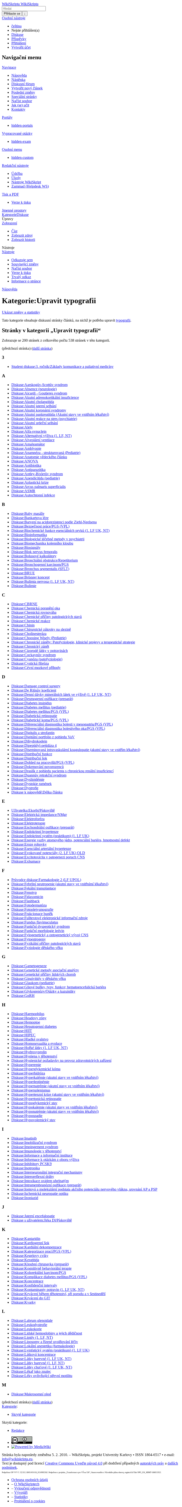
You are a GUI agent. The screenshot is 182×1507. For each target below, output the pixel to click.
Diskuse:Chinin (23, 625)
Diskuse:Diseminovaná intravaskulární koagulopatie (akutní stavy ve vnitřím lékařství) (75, 750)
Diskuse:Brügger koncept (30, 577)
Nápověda (19, 75)
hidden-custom (22, 157)
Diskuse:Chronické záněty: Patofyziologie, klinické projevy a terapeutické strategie (73, 642)
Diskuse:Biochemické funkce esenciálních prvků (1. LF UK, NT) (60, 531)
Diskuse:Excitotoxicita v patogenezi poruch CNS (48, 857)
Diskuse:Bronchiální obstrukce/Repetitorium (44, 560)
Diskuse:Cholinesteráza (28, 634)
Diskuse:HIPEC (23, 1035)
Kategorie (9, 215)
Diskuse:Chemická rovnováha (33, 612)
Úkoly (16, 178)
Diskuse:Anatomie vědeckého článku (39, 457)
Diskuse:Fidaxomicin (27, 897)
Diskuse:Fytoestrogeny (28, 939)
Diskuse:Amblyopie (26, 448)
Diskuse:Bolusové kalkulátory (33, 556)
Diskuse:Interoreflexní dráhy (32, 1177)
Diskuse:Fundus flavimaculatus (34, 922)
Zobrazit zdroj (21, 235)
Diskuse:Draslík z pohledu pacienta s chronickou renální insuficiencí (62, 771)
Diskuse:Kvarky (23, 1302)
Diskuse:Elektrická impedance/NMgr (39, 815)
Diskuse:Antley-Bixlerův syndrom (37, 474)
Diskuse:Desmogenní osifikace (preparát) (42, 699)
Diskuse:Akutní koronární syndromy (38, 410)
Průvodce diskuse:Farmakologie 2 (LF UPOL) (46, 880)
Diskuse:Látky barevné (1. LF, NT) (37, 1363)
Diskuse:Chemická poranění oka (35, 608)
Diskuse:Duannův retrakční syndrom (38, 775)
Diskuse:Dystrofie (24, 788)
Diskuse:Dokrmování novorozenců (37, 767)
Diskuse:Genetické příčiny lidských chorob (43, 974)
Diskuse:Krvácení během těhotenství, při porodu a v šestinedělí (58, 1294)
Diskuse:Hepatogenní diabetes (34, 1026)
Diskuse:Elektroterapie (28, 823)
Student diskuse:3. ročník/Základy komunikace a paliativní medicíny (62, 367)
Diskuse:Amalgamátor (28, 444)
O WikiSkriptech (26, 1484)
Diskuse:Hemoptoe (25, 1022)
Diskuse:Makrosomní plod (31, 1394)
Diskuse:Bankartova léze (30, 518)
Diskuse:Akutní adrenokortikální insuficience (45, 397)
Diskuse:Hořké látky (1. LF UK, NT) (39, 1048)
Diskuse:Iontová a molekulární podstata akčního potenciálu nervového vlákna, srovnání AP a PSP (84, 1189)
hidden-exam (21, 141)
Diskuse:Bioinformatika (29, 535)
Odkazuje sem (22, 260)
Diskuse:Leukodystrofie (29, 1325)
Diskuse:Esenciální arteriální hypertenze (41, 849)
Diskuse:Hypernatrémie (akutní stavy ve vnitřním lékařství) (55, 1086)
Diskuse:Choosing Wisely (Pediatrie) (38, 638)
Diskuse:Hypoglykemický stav (34, 1103)
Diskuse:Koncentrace (27, 1281)
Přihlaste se (12, 13)
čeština (16, 26)
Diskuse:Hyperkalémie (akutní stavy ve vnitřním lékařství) (54, 1077)
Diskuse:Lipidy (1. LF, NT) (32, 1337)
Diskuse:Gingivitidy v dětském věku (38, 979)
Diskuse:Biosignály (26, 548)
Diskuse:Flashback (25, 901)
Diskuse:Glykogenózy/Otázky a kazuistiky (43, 991)
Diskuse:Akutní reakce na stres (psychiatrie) (44, 419)
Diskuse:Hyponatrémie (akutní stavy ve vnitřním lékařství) (55, 1111)
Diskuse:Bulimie (23, 586)
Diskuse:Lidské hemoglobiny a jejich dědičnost (46, 1333)
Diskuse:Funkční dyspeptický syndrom (40, 926)
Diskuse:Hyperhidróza (28, 1073)
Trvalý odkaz (21, 277)
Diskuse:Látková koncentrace (33, 1354)
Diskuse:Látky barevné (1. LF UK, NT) (41, 1359)
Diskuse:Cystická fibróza (30, 663)
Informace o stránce (26, 281)
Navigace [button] (9, 67)
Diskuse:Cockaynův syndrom (33, 655)
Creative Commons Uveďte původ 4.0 (73, 1463)
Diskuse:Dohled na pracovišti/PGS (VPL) (42, 762)
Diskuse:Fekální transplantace (33, 888)
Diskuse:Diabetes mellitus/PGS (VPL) (40, 711)
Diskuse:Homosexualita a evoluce (36, 1043)
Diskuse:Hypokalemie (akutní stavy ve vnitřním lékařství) (54, 1107)
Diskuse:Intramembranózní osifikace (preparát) (46, 1185)
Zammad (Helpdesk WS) (30, 186)
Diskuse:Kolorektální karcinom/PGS (38, 1273)
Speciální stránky (24, 97)
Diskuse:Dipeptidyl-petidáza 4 (34, 745)
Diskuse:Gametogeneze (29, 966)
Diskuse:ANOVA (24, 461)
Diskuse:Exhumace (25, 861)
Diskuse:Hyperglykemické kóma (35, 1069)
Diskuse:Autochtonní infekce (33, 495)
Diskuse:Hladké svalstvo (29, 1039)
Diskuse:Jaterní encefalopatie (33, 1216)
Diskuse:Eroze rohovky (29, 844)
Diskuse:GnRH (23, 996)
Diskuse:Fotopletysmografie (32, 909)
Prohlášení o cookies (29, 1501)
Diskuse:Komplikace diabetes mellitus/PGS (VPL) (49, 1277)
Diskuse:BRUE (23, 573)
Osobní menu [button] (12, 149)
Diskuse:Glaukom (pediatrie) (33, 983)
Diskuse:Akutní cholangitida (32, 402)
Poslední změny (23, 92)
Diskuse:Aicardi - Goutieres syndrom (39, 393)
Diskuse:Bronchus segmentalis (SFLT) (40, 569)
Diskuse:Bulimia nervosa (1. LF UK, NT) (42, 581)
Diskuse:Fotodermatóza (29, 905)
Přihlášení (18, 43)
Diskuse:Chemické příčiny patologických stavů (46, 617)
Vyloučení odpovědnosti (32, 1488)
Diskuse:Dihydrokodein (29, 741)
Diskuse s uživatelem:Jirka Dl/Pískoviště (41, 1220)
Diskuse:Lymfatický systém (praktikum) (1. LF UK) (50, 1350)
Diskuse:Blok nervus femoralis (34, 552)
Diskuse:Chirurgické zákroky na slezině (41, 629)
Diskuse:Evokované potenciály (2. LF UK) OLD (48, 853)
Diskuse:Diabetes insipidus (31, 703)
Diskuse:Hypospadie (26, 1116)
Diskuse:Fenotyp (24, 892)
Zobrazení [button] (9, 223)
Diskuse (17, 35)
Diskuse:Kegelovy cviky (29, 1256)
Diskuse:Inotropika (25, 1168)
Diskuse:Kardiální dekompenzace (36, 1247)
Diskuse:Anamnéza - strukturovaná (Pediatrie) (45, 453)
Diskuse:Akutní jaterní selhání (33, 406)
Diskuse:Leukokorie (26, 1329)
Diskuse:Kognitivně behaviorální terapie (41, 1268)
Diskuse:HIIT (21, 1031)
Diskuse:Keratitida (25, 1260)
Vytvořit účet (21, 47)
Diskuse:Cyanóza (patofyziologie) (36, 659)
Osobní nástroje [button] (13, 18)
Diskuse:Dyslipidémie (27, 779)
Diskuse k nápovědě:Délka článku (37, 792)
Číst (14, 231)
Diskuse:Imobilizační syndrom (34, 1143)
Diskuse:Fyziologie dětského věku (37, 948)
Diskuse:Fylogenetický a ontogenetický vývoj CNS (49, 935)
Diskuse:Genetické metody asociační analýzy (45, 970)
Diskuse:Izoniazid (24, 1198)
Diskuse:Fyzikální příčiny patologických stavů (46, 943)
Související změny (25, 264)
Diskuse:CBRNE (24, 604)
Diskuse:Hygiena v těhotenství (34, 1056)
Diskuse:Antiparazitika (28, 470)
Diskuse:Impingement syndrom (34, 1147)
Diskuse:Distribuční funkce (31, 754)
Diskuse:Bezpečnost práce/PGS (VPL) (40, 526)
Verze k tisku (21, 202)
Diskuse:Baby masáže (27, 514)
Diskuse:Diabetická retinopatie (34, 716)
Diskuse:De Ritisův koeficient (33, 690)
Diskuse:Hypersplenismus (30, 1090)
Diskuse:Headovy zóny (28, 1018)
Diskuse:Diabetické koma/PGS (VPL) (39, 720)
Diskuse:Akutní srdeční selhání (34, 423)
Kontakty (18, 109)
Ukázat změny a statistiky (21, 312)
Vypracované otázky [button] (17, 133)
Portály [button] (7, 117)
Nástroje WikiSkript (26, 182)
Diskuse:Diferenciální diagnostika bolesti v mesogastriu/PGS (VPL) (62, 724)
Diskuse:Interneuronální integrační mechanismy (46, 1172)
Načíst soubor (21, 101)
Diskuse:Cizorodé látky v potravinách (39, 651)
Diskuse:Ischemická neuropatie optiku (39, 1194)
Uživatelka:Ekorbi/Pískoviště (33, 810)
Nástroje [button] (8, 248)
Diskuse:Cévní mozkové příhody (36, 668)
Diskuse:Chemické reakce (30, 621)
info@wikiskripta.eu (17, 1459)
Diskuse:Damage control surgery (35, 686)
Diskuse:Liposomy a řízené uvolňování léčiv (44, 1342)
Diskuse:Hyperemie (26, 1065)
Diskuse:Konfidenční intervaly (34, 1285)
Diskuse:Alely (22, 427)
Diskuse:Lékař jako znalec (31, 1371)
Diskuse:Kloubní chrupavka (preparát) (40, 1264)
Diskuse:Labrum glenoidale (32, 1320)
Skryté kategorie (23, 1414)
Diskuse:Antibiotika (26, 465)
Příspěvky (18, 39)
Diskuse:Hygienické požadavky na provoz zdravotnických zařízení (61, 1060)
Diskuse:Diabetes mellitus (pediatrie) (38, 707)
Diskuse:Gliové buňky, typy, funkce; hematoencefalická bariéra (58, 987)
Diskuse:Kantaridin (25, 1239)
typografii (123, 320)
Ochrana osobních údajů (29, 1480)
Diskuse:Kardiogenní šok (30, 1243)
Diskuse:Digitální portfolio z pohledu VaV (43, 737)
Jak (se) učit (20, 105)
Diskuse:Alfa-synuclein (28, 431)
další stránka (42, 348)
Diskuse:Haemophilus (27, 1014)
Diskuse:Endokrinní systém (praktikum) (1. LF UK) (50, 836)
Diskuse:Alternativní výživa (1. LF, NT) (41, 436)
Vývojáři (20, 1492)
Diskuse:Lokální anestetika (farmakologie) (43, 1346)
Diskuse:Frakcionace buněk (32, 914)
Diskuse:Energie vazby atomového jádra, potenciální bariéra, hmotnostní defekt (70, 840)
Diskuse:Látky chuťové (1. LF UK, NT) (41, 1367)
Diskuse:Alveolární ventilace (33, 440)
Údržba (17, 174)
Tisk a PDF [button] (10, 194)
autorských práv (152, 1463)
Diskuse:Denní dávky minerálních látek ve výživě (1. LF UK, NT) (61, 695)
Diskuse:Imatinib (24, 1138)
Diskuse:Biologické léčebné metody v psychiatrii (47, 539)
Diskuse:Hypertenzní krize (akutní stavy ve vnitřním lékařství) (57, 1094)
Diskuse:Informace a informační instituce (42, 1155)
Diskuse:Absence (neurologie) (34, 389)
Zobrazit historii (23, 240)
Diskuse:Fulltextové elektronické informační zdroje (49, 918)
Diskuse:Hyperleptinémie (30, 1082)
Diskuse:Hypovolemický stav (33, 1120)
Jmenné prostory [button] (14, 210)
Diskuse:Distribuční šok (29, 758)
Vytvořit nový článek (27, 88)
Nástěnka (18, 80)
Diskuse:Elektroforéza (28, 819)
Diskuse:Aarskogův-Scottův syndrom (39, 385)
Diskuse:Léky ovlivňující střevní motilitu (41, 1376)
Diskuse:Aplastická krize (30, 482)
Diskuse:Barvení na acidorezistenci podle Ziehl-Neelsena (54, 522)
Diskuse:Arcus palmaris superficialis (38, 487)
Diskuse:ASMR (23, 491)
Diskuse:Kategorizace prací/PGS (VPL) (41, 1251)
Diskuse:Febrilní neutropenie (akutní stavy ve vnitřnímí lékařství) (59, 884)
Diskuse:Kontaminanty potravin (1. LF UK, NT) (47, 1290)
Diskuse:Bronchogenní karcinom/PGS (40, 565)
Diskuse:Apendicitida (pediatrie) (35, 478)
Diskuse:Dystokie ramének (31, 784)
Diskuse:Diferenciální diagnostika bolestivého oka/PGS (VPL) (58, 728)
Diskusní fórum (23, 84)
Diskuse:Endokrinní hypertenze (35, 832)
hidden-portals (22, 125)
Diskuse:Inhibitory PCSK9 (31, 1164)
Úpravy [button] (7, 219)
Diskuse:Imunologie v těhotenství (36, 1151)
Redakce (17, 1430)
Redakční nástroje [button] (15, 166)
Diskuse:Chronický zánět (30, 646)
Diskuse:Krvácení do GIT (30, 1298)
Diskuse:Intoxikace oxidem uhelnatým (40, 1181)
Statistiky (21, 1497)
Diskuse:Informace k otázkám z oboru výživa (45, 1160)
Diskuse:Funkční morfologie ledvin (37, 931)
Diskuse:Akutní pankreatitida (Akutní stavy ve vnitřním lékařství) (60, 414)
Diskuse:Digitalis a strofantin (33, 733)
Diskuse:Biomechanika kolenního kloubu (42, 543)
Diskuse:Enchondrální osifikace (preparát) (42, 827)
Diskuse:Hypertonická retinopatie (36, 1099)
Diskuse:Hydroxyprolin (29, 1052)
